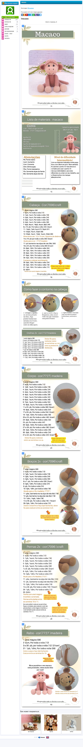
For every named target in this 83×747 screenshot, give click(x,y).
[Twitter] (40, 15)
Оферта (6, 36)
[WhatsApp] (33, 15)
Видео (11, 24)
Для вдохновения (11, 31)
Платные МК (11, 22)
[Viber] (36, 15)
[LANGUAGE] (47, 737)
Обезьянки (30, 8)
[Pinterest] (27, 15)
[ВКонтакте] (22, 15)
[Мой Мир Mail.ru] (29, 15)
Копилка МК (11, 19)
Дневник (11, 29)
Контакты (7, 38)
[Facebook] (38, 15)
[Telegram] (31, 15)
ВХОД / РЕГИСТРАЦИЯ (10, 17)
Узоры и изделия (11, 26)
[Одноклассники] (24, 15)
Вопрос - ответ (8, 33)
